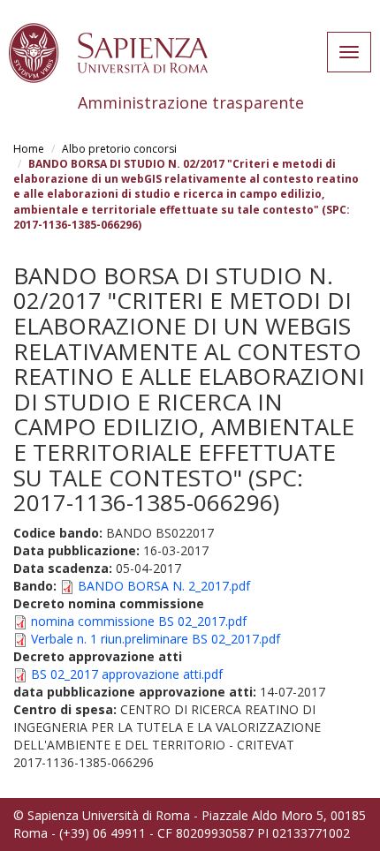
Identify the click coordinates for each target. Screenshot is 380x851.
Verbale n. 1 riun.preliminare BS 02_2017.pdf (155, 638)
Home (28, 148)
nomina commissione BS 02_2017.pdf (139, 621)
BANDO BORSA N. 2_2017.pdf (164, 585)
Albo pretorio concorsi (119, 148)
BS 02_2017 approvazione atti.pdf (127, 674)
